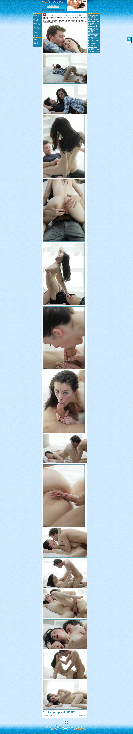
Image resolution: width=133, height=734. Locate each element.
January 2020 (36, 15)
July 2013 (35, 31)
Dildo (95, 24)
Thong (97, 49)
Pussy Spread (91, 41)
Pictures (46, 10)
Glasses (96, 28)
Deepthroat (91, 24)
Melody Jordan (95, 34)
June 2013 (36, 32)
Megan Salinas (90, 34)
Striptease (91, 49)
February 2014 (36, 22)
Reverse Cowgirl (91, 44)
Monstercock (91, 37)
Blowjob (91, 19)
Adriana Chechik (93, 15)
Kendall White (93, 30)
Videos (53, 10)
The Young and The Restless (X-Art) (57, 15)
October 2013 (36, 27)
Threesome (91, 51)
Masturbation (96, 33)
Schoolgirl (90, 47)
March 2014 (36, 20)
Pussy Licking (93, 40)
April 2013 (36, 35)
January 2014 (36, 23)
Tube (61, 10)
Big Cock (94, 17)
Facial (90, 28)
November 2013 (37, 26)
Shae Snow (95, 47)
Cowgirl (97, 21)
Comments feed (37, 43)
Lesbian (90, 31)
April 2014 (36, 19)
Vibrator (97, 51)
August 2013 (36, 30)
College (92, 21)
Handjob (93, 29)
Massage (90, 33)
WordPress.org (36, 44)
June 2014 (36, 18)
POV (92, 38)
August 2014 (36, 16)
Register (35, 39)
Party (89, 38)
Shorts (89, 48)
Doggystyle (93, 26)
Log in (35, 40)
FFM (93, 28)
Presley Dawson (96, 38)
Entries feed (36, 42)
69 (88, 15)
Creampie (90, 23)
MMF (97, 35)
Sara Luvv (96, 45)
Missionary (92, 36)
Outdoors (96, 37)
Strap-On (92, 48)
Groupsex (90, 29)
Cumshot (95, 23)
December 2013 (37, 24)
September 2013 (37, 28)
